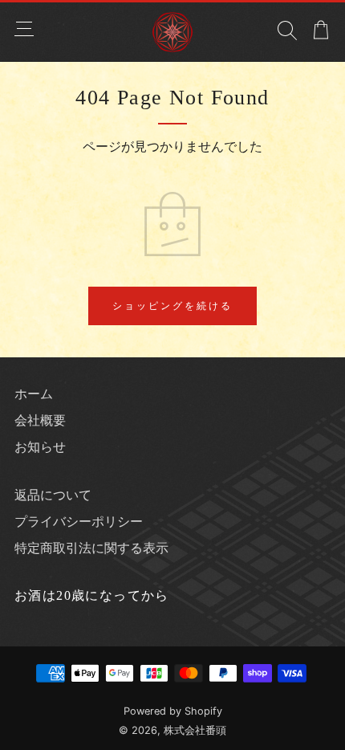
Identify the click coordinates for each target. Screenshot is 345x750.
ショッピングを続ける (172, 306)
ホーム (33, 393)
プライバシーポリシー (78, 521)
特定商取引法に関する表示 (91, 548)
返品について (52, 495)
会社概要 (40, 420)
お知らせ (40, 446)
